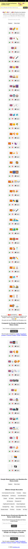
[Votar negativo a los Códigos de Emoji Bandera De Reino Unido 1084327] (12, 33)
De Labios (19, 509)
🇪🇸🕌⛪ (14, 267)
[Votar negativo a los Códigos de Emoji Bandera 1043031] (12, 243)
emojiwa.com (16, 547)
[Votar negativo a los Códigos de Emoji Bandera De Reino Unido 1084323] (12, 119)
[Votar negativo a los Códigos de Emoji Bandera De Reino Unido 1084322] (12, 90)
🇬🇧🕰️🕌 (14, 76)
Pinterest (9, 335)
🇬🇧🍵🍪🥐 (14, 361)
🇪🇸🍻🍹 (14, 153)
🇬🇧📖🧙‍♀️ (14, 399)
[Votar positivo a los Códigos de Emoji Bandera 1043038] (10, 271)
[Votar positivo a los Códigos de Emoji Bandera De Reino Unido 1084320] (10, 99)
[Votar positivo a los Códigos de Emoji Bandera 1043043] (10, 138)
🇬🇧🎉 (14, 48)
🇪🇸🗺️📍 (14, 277)
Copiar (17, 32)
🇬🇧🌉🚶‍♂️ (14, 342)
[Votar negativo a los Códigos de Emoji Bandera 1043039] (12, 300)
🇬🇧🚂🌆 (14, 86)
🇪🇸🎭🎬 (14, 200)
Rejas (12, 506)
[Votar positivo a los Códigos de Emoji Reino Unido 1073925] (10, 403)
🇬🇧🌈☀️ (14, 29)
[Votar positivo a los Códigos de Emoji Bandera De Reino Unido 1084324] (10, 109)
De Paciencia (10, 501)
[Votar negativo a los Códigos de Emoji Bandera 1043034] (12, 157)
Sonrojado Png (6, 506)
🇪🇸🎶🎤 (14, 210)
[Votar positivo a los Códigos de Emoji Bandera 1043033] (10, 176)
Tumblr (18, 335)
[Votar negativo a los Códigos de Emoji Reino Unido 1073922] (12, 413)
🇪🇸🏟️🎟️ (14, 239)
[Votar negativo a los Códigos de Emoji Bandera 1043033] (12, 176)
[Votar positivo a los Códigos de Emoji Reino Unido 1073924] (10, 432)
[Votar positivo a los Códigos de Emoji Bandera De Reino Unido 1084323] (10, 119)
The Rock (12, 509)
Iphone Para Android (20, 498)
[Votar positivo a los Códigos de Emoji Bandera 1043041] (10, 310)
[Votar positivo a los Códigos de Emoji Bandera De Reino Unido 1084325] (10, 42)
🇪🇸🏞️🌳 (14, 229)
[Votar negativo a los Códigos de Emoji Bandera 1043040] (12, 281)
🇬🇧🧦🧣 (14, 437)
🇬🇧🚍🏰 (14, 95)
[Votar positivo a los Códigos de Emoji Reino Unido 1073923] (10, 356)
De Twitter (11, 498)
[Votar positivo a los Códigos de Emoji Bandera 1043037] (10, 224)
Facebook (23, 334)
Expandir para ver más (14, 19)
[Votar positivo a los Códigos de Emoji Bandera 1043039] (10, 300)
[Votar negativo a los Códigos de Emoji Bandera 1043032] (12, 290)
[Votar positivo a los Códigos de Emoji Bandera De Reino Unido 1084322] (10, 90)
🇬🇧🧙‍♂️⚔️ (14, 428)
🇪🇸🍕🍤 (14, 134)
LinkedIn (3, 335)
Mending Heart (5, 495)
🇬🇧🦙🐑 (14, 105)
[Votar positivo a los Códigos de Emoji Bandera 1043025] (10, 185)
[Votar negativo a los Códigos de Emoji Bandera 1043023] (12, 461)
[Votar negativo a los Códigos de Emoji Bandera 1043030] (12, 262)
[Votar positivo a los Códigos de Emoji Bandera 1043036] (10, 214)
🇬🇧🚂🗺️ (14, 418)
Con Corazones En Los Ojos (8, 492)
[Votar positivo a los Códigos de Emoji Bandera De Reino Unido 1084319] (10, 71)
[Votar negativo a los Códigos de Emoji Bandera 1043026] (12, 252)
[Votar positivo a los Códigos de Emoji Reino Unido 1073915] (10, 451)
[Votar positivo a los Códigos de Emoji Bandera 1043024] (10, 147)
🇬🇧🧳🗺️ (14, 114)
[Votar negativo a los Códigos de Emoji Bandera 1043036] (12, 214)
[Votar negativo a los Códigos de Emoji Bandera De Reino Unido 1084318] (12, 52)
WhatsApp (24, 335)
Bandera (10, 23)
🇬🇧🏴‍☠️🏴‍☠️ (14, 380)
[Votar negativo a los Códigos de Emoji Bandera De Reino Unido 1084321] (12, 80)
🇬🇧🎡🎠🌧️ (14, 371)
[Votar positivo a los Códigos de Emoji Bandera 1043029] (10, 128)
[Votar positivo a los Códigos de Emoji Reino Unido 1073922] (10, 413)
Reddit (14, 335)
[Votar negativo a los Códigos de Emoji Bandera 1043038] (12, 271)
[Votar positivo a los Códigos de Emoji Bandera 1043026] (10, 252)
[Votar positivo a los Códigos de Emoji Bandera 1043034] (10, 157)
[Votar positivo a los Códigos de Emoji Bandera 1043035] (10, 233)
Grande (5, 498)
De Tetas (25, 509)
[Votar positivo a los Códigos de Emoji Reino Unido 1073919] (10, 346)
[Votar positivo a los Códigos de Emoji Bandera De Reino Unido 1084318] (10, 52)
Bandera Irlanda (4, 509)
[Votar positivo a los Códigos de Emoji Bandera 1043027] (10, 166)
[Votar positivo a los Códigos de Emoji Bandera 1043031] (10, 243)
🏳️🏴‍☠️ (14, 466)
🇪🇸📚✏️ (14, 258)
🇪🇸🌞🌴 (14, 124)
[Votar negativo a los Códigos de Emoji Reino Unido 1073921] (12, 384)
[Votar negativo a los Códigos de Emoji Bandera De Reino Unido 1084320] (12, 99)
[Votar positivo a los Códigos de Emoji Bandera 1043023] (10, 461)
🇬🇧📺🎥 (14, 409)
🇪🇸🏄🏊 (14, 220)
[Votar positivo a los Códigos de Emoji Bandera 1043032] (10, 290)
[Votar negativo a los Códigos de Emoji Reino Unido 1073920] (12, 442)
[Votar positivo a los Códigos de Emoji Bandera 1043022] (10, 470)
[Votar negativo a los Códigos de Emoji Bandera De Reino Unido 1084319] (12, 71)
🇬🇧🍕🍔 (14, 352)
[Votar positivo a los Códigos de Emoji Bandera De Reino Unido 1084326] (10, 61)
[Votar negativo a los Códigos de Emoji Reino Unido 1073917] (12, 423)
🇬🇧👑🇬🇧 (14, 67)
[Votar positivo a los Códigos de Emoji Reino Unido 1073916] (10, 375)
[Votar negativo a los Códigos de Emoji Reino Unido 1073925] (12, 403)
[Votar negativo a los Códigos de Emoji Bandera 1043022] (12, 470)
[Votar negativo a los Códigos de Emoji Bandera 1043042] (12, 195)
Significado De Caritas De (8, 504)
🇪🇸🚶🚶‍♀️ (14, 296)
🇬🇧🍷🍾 (14, 38)
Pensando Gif (18, 501)
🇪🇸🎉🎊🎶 (14, 181)
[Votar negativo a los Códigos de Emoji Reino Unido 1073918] (12, 365)
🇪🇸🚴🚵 (14, 286)
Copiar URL (14, 331)
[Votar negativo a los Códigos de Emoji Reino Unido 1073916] (12, 375)
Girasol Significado (21, 504)
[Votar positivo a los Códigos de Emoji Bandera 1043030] (10, 262)
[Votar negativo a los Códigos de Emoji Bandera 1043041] (12, 310)
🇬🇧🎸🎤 (14, 57)
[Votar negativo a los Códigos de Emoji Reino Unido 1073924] (12, 432)
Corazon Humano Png (20, 506)
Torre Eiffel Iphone (22, 495)
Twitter (18, 334)
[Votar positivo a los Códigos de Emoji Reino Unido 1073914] (10, 394)
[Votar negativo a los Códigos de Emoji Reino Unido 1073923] (12, 356)
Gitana (24, 492)
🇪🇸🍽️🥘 (14, 162)
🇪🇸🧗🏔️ (14, 305)
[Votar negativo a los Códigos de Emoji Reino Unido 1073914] (12, 394)
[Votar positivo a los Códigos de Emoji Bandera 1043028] (10, 205)
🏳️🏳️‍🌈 (14, 457)
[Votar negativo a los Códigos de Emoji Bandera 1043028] (12, 205)
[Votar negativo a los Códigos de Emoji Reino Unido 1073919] (12, 346)
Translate (19, 492)
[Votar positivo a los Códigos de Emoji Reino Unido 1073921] (10, 384)
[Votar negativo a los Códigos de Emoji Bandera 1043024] (12, 147)
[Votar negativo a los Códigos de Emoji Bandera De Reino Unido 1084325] (12, 42)
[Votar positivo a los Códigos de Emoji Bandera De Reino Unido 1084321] (10, 80)
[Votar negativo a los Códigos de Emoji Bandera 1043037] (12, 224)
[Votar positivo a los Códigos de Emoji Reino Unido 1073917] (10, 423)
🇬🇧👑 (14, 390)
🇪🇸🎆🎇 (14, 172)
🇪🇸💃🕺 (14, 248)
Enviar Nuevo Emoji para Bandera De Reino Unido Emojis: (14, 520)
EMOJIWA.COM (4, 0)
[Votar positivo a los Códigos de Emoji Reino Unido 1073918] (10, 365)
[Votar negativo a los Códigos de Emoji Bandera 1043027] (12, 166)
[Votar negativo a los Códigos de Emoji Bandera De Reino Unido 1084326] (12, 61)
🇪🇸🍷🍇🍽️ (14, 143)
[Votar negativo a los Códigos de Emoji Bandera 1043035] (12, 233)
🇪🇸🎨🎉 (14, 191)
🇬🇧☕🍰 (14, 447)
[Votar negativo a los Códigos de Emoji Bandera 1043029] (12, 128)
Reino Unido (17, 23)
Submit (14, 526)
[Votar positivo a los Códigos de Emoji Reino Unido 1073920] (10, 442)
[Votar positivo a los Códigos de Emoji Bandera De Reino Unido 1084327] (10, 33)
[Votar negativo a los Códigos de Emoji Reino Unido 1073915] (12, 451)
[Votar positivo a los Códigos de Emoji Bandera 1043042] (10, 195)
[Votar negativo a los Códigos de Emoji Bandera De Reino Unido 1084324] (12, 109)
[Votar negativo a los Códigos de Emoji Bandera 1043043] (12, 138)
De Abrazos (13, 495)
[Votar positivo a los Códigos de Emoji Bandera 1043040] (10, 281)
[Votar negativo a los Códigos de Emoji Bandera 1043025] (12, 185)
